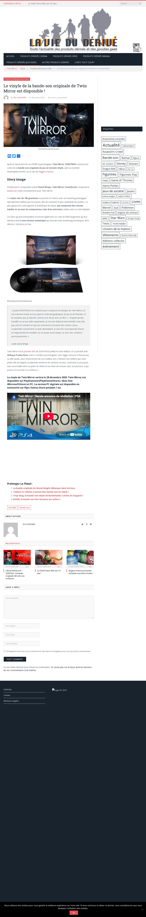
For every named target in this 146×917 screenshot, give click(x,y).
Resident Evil (108, 212)
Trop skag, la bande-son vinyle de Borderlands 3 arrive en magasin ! (48, 495)
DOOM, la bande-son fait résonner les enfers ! (36, 499)
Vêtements (110, 235)
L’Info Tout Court (85, 62)
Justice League (108, 196)
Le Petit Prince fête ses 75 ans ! (42, 3)
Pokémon (127, 207)
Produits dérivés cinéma (33, 56)
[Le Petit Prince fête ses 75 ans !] (48, 559)
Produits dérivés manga (96, 56)
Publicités (8, 689)
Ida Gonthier (20, 97)
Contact (7, 695)
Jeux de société (113, 191)
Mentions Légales (11, 701)
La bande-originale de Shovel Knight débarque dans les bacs (44, 488)
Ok (74, 913)
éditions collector (113, 240)
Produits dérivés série (65, 56)
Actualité (12, 507)
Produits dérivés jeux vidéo (21, 62)
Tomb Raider (119, 223)
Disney (121, 163)
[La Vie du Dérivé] (73, 29)
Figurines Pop (128, 174)
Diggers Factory (46, 171)
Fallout (121, 168)
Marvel (106, 207)
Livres (136, 201)
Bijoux (136, 157)
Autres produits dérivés (55, 62)
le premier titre (28, 351)
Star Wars (117, 218)
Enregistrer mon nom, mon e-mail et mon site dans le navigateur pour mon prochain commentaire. (49, 651)
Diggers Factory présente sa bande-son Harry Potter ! (81, 571)
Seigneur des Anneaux (127, 212)
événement (111, 246)
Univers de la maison (116, 229)
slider (104, 218)
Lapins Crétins (124, 196)
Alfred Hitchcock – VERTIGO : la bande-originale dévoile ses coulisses (15, 574)
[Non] (142, 909)
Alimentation (128, 146)
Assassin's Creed (112, 151)
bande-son (12, 190)
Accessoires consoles (113, 138)
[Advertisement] (48, 460)
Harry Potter (111, 185)
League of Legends (110, 202)
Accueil (10, 56)
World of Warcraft (129, 235)
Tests (105, 223)
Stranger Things (133, 218)
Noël (116, 207)
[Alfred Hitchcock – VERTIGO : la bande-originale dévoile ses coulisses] (17, 559)
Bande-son (25, 507)
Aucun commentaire (59, 97)
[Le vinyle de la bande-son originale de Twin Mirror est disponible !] (49, 125)
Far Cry (130, 169)
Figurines (109, 174)
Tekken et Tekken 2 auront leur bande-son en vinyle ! (40, 491)
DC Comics (107, 163)
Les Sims (125, 202)
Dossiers (133, 163)
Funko (105, 180)
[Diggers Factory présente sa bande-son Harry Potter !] (80, 559)
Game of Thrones (122, 180)
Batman (126, 157)
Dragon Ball (108, 168)
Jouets (131, 191)
